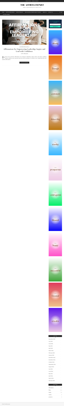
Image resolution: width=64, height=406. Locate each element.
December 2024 (52, 357)
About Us (44, 12)
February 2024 (52, 380)
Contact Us (50, 12)
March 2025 (51, 350)
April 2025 (51, 348)
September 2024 (52, 364)
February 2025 (52, 352)
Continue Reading (24, 62)
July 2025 (51, 341)
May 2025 (50, 346)
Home (3, 12)
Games (50, 394)
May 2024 (51, 373)
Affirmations (23, 46)
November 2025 (52, 339)
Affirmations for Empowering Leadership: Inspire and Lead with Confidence (24, 50)
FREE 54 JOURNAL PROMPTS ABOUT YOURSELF (33, 12)
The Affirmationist (25, 53)
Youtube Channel (6, 14)
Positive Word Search (10, 12)
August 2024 (51, 366)
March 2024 (51, 378)
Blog (27, 46)
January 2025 (51, 355)
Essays (50, 392)
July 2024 (51, 369)
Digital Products (19, 12)
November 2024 (52, 359)
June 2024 (51, 371)
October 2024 (51, 362)
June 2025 (51, 343)
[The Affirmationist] (32, 6)
